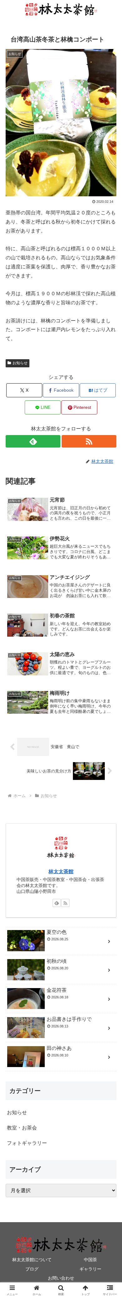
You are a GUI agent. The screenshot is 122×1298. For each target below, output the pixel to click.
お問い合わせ (61, 1278)
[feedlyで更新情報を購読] (33, 441)
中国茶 (90, 1259)
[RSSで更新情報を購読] (89, 441)
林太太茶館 (61, 871)
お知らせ (20, 363)
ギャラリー (90, 1268)
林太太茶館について (32, 1259)
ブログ (31, 1268)
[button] (109, 952)
